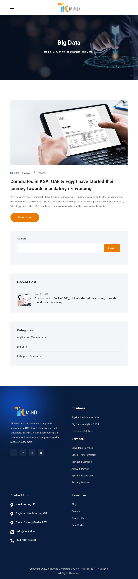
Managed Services (82, 462)
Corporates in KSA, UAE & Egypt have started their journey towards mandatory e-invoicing (75, 300)
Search (21, 238)
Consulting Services (82, 448)
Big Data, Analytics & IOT (85, 424)
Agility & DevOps (81, 469)
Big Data (22, 347)
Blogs (75, 504)
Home (47, 52)
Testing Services (81, 482)
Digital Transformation (84, 455)
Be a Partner (79, 525)
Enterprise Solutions (29, 356)
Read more (25, 217)
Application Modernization (32, 337)
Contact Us (78, 518)
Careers (76, 511)
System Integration (82, 475)
